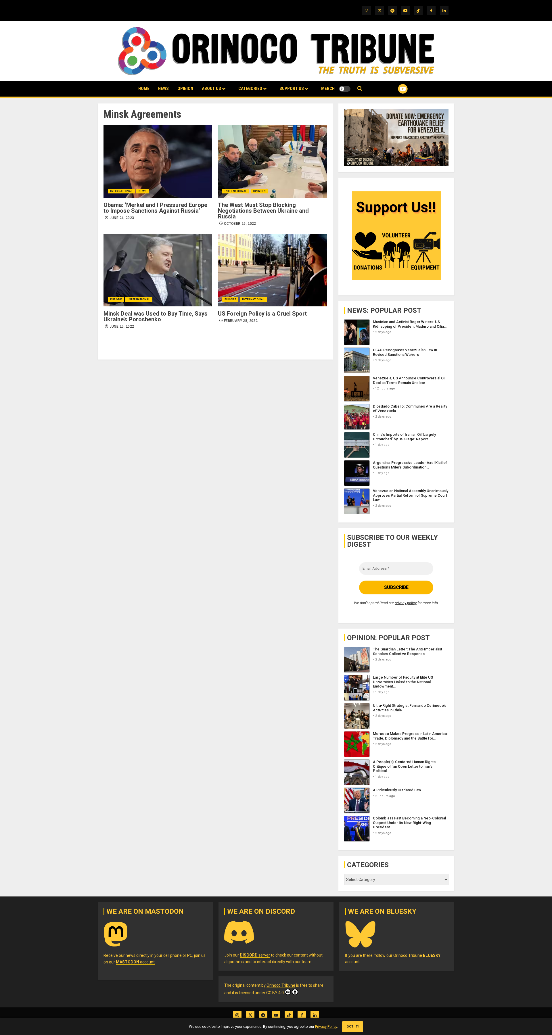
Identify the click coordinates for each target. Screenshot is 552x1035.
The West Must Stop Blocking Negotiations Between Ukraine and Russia (263, 210)
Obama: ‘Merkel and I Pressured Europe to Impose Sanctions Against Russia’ (155, 207)
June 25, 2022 (122, 326)
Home (144, 88)
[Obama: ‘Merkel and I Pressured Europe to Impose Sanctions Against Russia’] (157, 161)
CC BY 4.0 (275, 992)
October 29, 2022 (240, 224)
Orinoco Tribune (281, 985)
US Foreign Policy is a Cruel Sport (262, 313)
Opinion (185, 88)
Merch (328, 88)
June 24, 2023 (122, 218)
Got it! (352, 1026)
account (135, 962)
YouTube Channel (393, 88)
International (121, 191)
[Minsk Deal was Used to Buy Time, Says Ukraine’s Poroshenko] (157, 270)
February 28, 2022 (241, 321)
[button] (359, 89)
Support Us (291, 88)
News (163, 88)
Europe (116, 299)
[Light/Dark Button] (344, 89)
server (255, 955)
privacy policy (406, 603)
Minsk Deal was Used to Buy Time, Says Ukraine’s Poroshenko (155, 316)
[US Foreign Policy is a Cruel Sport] (272, 270)
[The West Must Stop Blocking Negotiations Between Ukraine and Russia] (272, 161)
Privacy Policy (326, 1026)
